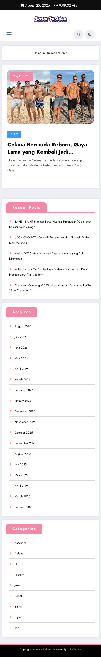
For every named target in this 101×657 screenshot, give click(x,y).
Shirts (14, 134)
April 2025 (22, 486)
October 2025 (24, 433)
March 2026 (22, 379)
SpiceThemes (74, 649)
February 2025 (24, 507)
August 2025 (23, 454)
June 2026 (21, 347)
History (19, 575)
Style (18, 617)
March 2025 (22, 496)
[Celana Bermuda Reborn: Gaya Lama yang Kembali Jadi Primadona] (50, 96)
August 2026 (23, 326)
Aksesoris (20, 543)
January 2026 (23, 401)
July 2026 (21, 337)
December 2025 (25, 411)
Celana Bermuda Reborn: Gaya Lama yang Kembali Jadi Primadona (47, 148)
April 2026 (22, 369)
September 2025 (25, 443)
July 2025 (21, 464)
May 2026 (21, 358)
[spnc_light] (90, 34)
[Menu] (8, 34)
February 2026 (24, 390)
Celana (19, 553)
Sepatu (19, 596)
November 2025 (25, 422)
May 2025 (21, 475)
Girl (17, 564)
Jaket (17, 585)
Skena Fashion (43, 649)
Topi (17, 628)
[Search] (79, 34)
